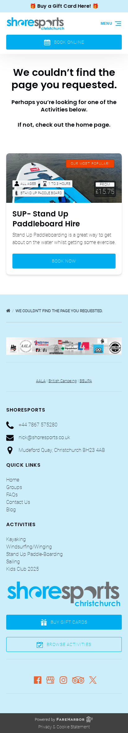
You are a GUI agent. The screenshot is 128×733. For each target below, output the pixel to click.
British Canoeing (62, 380)
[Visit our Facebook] (37, 680)
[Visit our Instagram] (63, 680)
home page (92, 125)
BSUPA (86, 380)
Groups (14, 487)
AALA (41, 380)
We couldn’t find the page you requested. (60, 310)
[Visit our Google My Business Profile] (50, 680)
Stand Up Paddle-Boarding (34, 554)
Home (12, 480)
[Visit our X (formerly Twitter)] (93, 680)
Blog (11, 510)
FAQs (12, 495)
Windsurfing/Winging (29, 547)
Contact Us (18, 502)
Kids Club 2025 (22, 569)
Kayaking (16, 539)
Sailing (13, 562)
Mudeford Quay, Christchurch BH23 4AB (62, 450)
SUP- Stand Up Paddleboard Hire (46, 219)
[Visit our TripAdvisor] (78, 680)
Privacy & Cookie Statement (64, 726)
